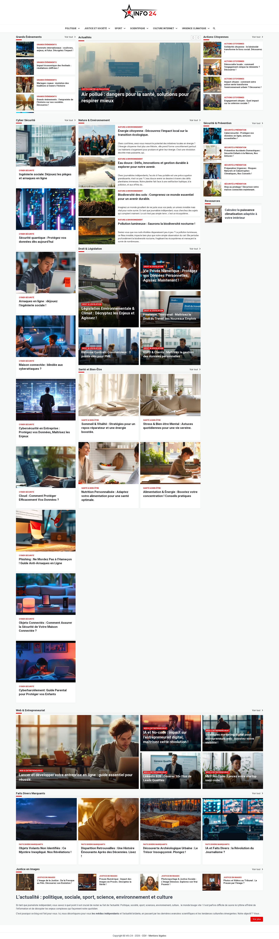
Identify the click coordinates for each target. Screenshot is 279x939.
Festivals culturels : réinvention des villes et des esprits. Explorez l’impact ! (55, 84)
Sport (118, 28)
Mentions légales (157, 935)
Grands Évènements (47, 44)
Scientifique (137, 28)
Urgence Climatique (194, 28)
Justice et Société (95, 28)
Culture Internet (163, 28)
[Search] (214, 28)
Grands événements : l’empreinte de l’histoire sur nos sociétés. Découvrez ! (55, 66)
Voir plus (257, 919)
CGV (144, 935)
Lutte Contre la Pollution (95, 89)
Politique (70, 28)
